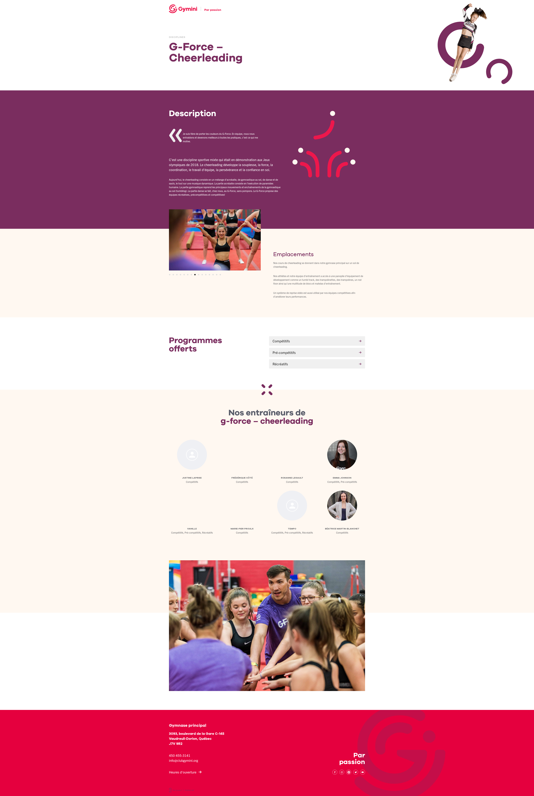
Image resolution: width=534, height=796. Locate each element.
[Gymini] (195, 8)
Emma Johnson (342, 477)
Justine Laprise (192, 477)
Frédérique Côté (242, 477)
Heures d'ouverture (182, 772)
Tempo (292, 528)
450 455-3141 (179, 755)
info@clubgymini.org (183, 760)
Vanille (192, 528)
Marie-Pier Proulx (242, 528)
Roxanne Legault (292, 477)
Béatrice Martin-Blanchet (342, 528)
